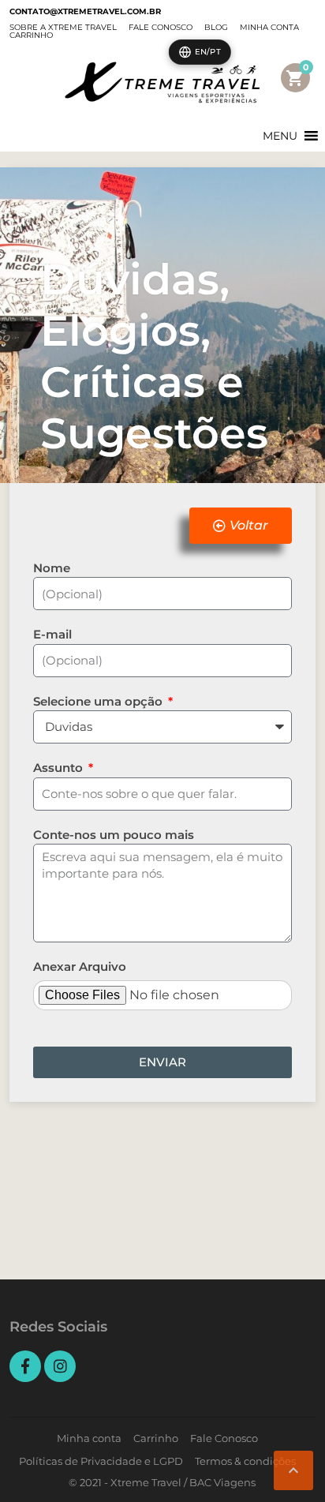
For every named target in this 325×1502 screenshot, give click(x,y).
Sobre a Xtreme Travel (63, 27)
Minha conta (269, 27)
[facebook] (25, 1366)
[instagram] (60, 1366)
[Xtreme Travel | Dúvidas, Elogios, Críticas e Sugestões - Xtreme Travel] (162, 83)
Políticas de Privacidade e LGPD (101, 1461)
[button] (280, 136)
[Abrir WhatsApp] (39, 1462)
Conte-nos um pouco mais (113, 834)
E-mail (52, 634)
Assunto (59, 767)
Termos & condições (245, 1461)
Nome (51, 567)
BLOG (216, 27)
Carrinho (31, 35)
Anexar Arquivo (79, 966)
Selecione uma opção (99, 701)
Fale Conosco (160, 27)
